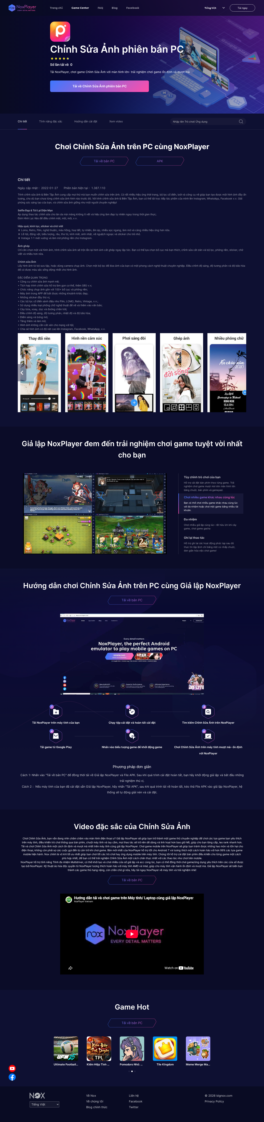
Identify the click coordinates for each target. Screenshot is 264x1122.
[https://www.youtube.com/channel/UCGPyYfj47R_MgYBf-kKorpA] (12, 1068)
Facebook (132, 7)
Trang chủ (56, 7)
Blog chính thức (96, 1107)
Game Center (80, 7)
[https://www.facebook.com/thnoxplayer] (12, 1077)
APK (160, 161)
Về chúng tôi (94, 1101)
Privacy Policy (214, 1101)
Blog (115, 7)
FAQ (100, 7)
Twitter (133, 1107)
